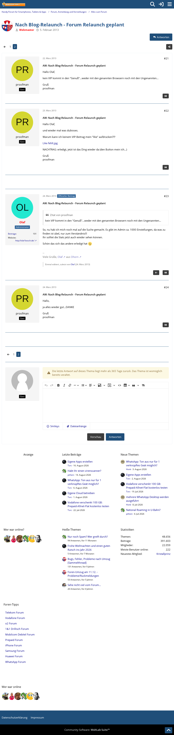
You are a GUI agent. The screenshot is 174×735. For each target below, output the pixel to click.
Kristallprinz (163, 553)
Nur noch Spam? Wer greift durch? (88, 536)
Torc (70, 465)
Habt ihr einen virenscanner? (84, 470)
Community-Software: (87, 729)
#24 (166, 287)
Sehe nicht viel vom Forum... (84, 585)
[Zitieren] (166, 96)
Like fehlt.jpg (50, 143)
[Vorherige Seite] (5, 46)
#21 (166, 58)
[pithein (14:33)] (26, 539)
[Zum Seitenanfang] (168, 730)
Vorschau (95, 437)
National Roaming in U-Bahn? (143, 510)
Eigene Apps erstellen (80, 461)
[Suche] (152, 4)
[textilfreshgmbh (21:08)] (8, 539)
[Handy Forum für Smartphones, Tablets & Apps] (13, 4)
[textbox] (106, 406)
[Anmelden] (161, 4)
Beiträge (12, 233)
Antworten (115, 437)
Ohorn (75, 257)
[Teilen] (169, 47)
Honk (128, 469)
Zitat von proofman (61, 215)
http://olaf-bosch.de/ (24, 240)
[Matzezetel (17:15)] (20, 539)
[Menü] (169, 4)
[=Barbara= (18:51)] (14, 539)
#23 (166, 196)
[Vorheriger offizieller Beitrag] (156, 272)
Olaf (60, 257)
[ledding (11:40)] (32, 539)
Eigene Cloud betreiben (81, 493)
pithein (71, 474)
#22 (166, 110)
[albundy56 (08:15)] (38, 539)
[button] (53, 426)
